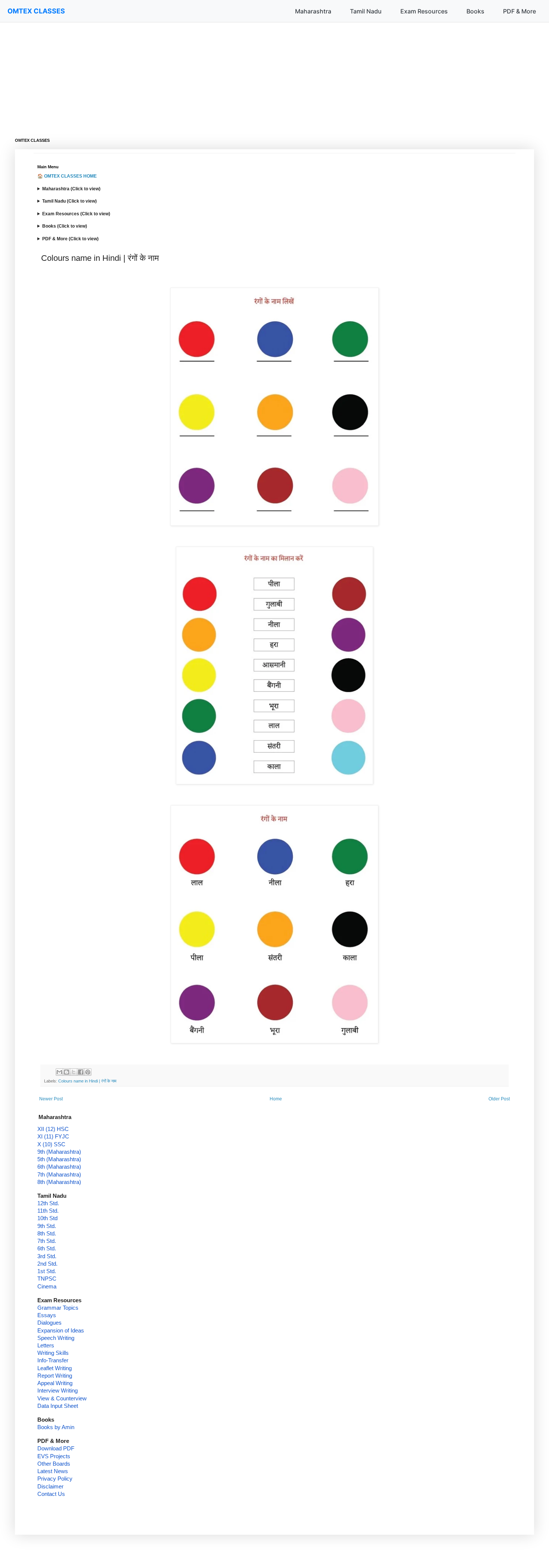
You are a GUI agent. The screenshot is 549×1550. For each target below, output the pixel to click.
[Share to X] (73, 1072)
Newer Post (51, 1098)
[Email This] (59, 1072)
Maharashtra (313, 11)
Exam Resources (424, 11)
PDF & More (519, 11)
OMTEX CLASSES (36, 11)
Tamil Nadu (366, 11)
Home (276, 1098)
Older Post (499, 1098)
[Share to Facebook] (80, 1072)
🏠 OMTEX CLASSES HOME (67, 176)
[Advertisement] (239, 74)
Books (475, 11)
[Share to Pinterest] (88, 1072)
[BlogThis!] (66, 1072)
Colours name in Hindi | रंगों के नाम (87, 1081)
